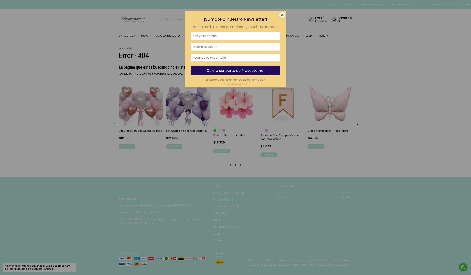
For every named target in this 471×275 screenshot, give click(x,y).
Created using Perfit (235, 84)
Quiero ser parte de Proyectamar (235, 70)
